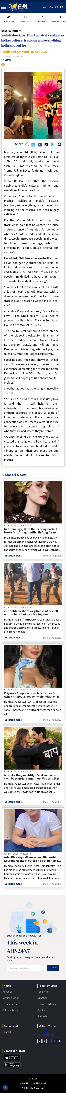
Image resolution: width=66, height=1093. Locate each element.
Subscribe (53, 968)
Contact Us (9, 1032)
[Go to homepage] (18, 7)
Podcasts (42, 1016)
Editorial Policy (10, 1010)
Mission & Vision (11, 998)
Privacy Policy (10, 1004)
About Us (8, 992)
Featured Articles (46, 1004)
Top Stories (43, 992)
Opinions (42, 1010)
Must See (42, 998)
